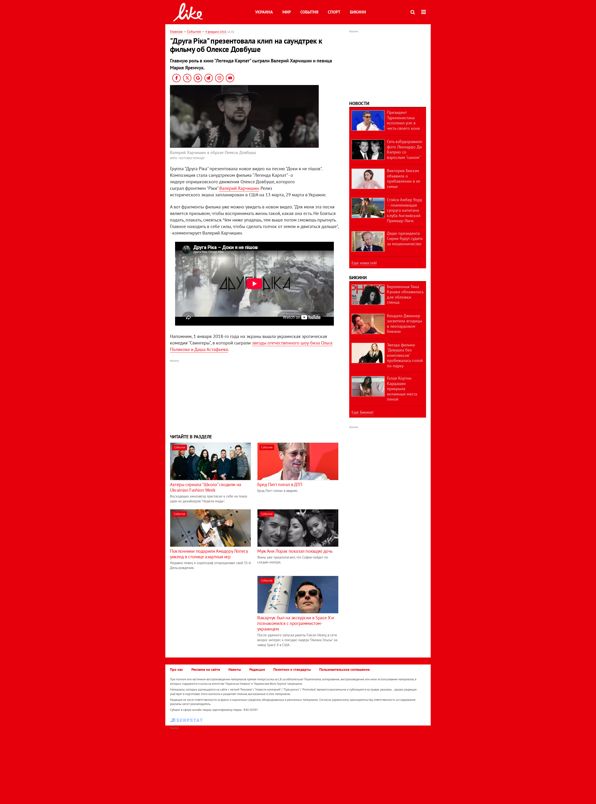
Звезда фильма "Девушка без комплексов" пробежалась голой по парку (405, 355)
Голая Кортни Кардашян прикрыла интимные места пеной (402, 388)
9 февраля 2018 (215, 32)
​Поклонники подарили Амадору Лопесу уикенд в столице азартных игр (208, 554)
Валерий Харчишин (239, 188)
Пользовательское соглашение (344, 669)
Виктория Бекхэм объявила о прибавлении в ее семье (403, 178)
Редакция (257, 669)
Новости (359, 103)
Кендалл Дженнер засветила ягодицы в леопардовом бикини (404, 323)
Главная (176, 31)
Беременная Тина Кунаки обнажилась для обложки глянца (405, 294)
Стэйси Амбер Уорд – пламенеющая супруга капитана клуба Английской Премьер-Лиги (404, 210)
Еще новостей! (364, 263)
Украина (264, 12)
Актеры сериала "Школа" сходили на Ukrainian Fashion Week (205, 487)
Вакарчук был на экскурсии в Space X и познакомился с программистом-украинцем (295, 623)
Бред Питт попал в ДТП (279, 484)
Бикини (358, 12)
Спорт (334, 12)
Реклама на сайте (205, 669)
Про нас (176, 669)
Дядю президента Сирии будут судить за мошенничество (404, 238)
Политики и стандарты (292, 669)
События (309, 12)
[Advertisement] (254, 396)
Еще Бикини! (362, 412)
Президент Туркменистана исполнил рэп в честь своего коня (403, 120)
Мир (286, 12)
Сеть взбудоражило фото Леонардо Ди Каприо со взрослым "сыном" (404, 149)
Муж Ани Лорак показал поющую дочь (294, 551)
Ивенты (234, 669)
